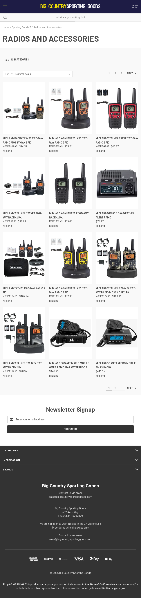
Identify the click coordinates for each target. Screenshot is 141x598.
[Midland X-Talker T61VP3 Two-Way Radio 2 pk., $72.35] (70, 258)
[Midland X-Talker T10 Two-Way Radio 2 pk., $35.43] (70, 183)
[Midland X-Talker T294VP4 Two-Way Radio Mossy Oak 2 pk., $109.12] (117, 258)
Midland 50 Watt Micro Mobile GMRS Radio (116, 365)
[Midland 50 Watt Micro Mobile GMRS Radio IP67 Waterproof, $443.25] (70, 333)
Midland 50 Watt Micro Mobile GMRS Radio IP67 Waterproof (69, 365)
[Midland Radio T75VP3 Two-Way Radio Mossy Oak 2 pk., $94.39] (24, 108)
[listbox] (43, 74)
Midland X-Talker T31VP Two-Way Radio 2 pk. (117, 140)
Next (130, 73)
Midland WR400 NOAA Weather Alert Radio (115, 215)
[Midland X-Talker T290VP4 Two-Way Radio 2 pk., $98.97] (24, 333)
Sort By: (9, 74)
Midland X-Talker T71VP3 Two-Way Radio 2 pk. (22, 215)
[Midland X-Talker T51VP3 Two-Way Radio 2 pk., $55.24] (70, 108)
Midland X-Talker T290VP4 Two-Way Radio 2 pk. (23, 365)
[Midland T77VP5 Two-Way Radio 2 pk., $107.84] (24, 258)
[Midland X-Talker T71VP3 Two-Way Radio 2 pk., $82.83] (24, 183)
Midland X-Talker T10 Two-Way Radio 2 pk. (69, 215)
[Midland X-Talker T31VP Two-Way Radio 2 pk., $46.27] (117, 108)
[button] (70, 60)
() (136, 6)
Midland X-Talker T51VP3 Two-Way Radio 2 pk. (68, 140)
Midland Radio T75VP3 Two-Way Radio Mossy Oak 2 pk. (23, 140)
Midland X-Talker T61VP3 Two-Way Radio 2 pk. (68, 290)
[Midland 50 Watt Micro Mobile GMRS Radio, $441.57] (117, 333)
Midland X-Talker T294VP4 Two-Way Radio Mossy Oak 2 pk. (116, 290)
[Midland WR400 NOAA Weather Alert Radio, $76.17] (117, 183)
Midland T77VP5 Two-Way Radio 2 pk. (24, 290)
